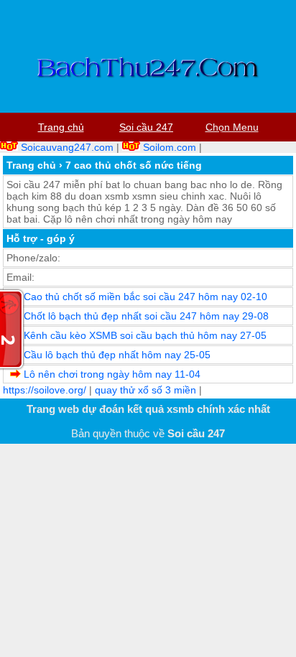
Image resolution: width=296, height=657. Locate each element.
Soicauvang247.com (67, 147)
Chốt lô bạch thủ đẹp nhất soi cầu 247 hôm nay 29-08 (146, 316)
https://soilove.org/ (44, 390)
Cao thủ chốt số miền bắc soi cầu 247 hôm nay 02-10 (145, 296)
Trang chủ (31, 165)
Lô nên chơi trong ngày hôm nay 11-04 (112, 374)
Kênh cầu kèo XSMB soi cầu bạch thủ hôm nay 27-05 (145, 335)
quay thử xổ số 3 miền (145, 390)
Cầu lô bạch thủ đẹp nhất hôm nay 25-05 (117, 354)
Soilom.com (169, 147)
